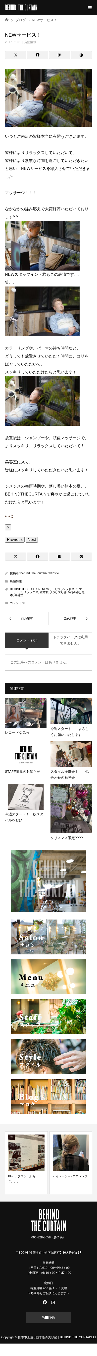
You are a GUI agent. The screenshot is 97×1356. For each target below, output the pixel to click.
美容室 (18, 595)
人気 (53, 592)
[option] (26, 1162)
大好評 (62, 592)
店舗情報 (30, 42)
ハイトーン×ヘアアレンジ (70, 1176)
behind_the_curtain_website (39, 573)
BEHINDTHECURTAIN (25, 589)
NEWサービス (51, 589)
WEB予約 (48, 1317)
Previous (15, 539)
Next (32, 539)
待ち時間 (74, 592)
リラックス (30, 592)
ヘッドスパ (69, 589)
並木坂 (44, 592)
